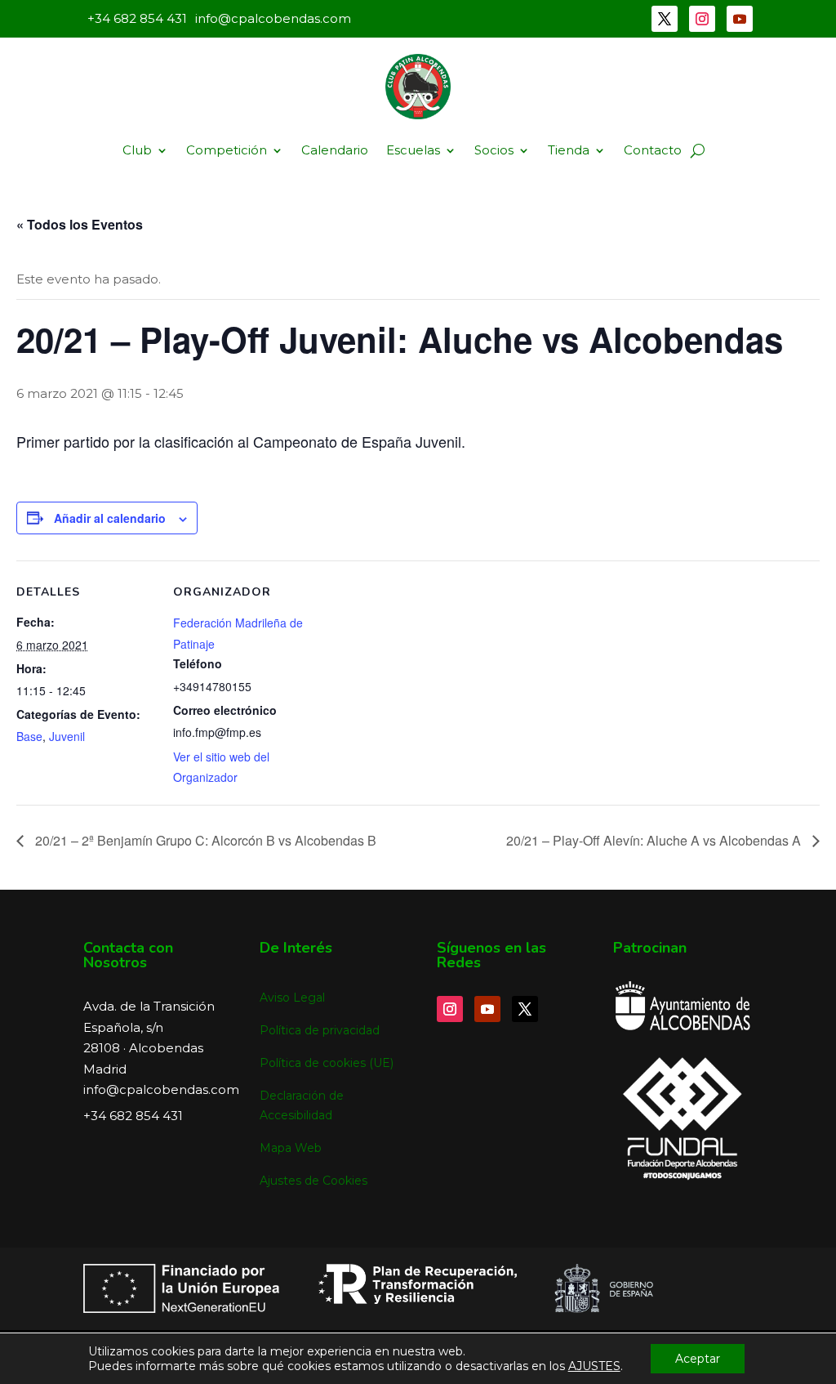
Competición (226, 150)
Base (29, 736)
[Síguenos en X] (664, 19)
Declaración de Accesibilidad (302, 1105)
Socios (494, 150)
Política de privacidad (320, 1030)
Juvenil (67, 736)
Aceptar (697, 1358)
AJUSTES (594, 1366)
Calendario (334, 150)
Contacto (653, 150)
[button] (698, 150)
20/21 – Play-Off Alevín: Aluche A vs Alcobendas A (655, 840)
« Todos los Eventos (79, 224)
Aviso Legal (292, 997)
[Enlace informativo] (418, 86)
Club (137, 150)
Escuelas (413, 150)
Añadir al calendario (110, 518)
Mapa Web (291, 1148)
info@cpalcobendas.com (161, 1089)
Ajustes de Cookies (313, 1180)
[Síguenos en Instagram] (702, 19)
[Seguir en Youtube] (740, 19)
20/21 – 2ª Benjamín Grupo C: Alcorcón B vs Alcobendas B (204, 840)
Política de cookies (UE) (327, 1063)
